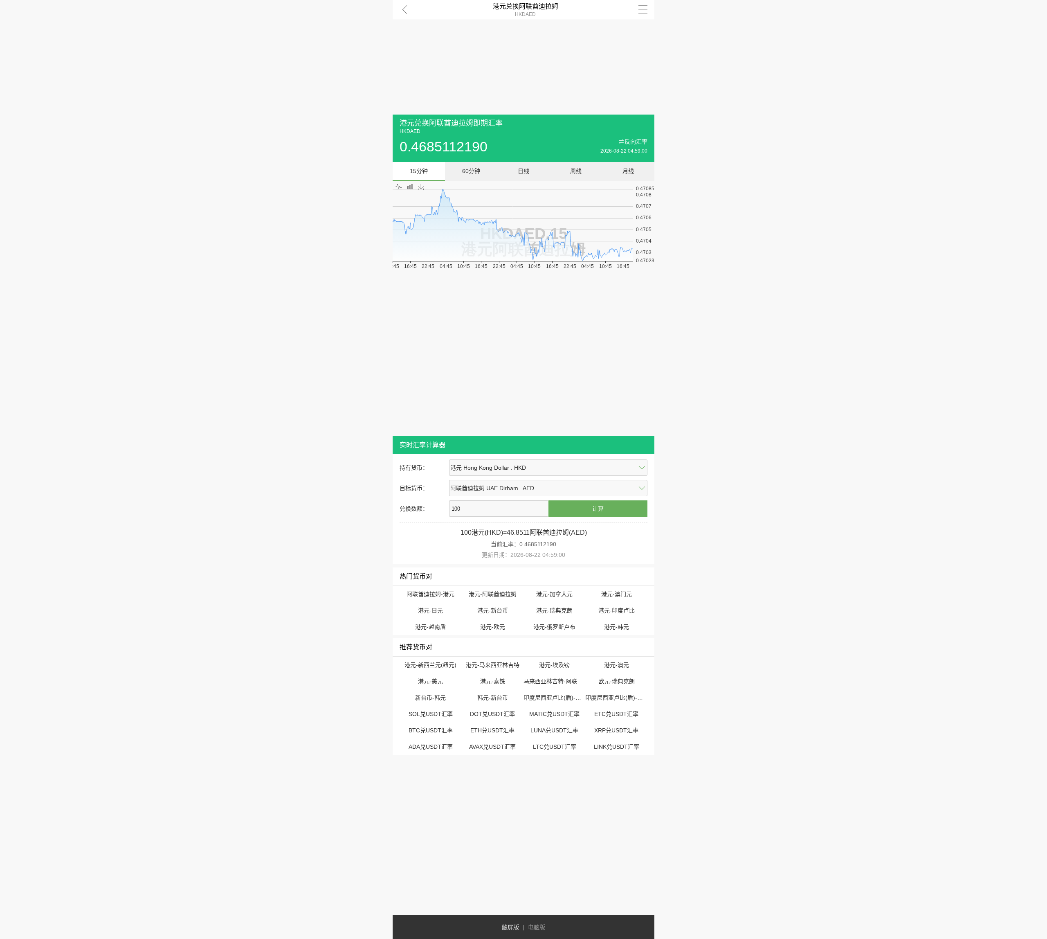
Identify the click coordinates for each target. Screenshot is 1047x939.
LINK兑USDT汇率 (616, 746)
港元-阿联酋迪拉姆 (493, 594)
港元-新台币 (492, 610)
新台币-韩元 (430, 697)
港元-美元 (430, 681)
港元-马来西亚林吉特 (492, 665)
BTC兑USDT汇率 (431, 730)
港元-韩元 (616, 627)
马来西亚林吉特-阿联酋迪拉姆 (562, 681)
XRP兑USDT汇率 (616, 730)
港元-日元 (430, 610)
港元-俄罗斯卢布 (554, 627)
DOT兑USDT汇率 (492, 714)
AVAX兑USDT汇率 (492, 746)
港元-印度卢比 (616, 610)
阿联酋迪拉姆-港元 (430, 594)
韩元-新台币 (492, 697)
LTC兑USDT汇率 (554, 746)
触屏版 (510, 927)
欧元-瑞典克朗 (616, 681)
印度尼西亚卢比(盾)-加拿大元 (561, 697)
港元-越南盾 (430, 627)
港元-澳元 (616, 665)
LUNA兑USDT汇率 (554, 730)
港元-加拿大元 (554, 594)
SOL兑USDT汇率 (431, 714)
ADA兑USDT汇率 (431, 746)
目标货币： (414, 488)
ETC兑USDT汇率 (616, 714)
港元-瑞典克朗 (554, 610)
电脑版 (536, 927)
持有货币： (414, 467)
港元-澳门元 (616, 594)
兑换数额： (414, 508)
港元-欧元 (492, 627)
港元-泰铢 (492, 681)
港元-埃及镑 (554, 665)
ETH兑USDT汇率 (492, 730)
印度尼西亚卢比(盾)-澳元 (617, 697)
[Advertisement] (523, 57)
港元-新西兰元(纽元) (430, 665)
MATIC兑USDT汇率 (554, 714)
